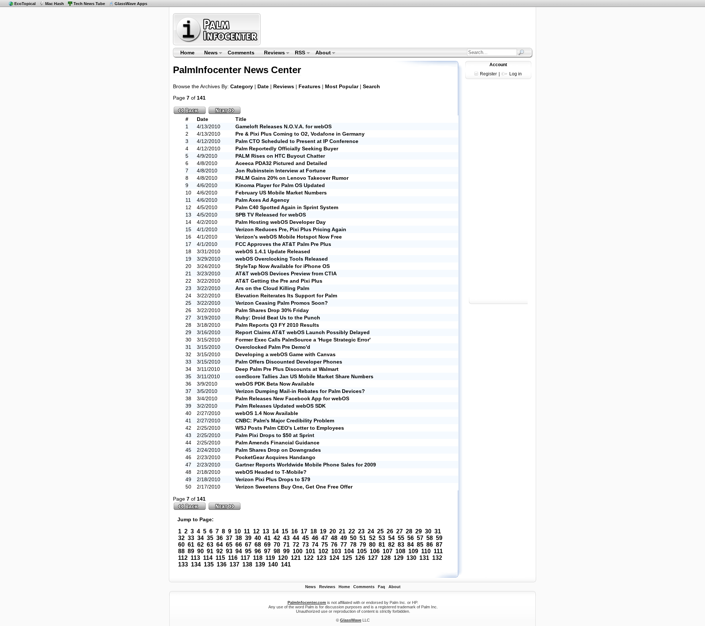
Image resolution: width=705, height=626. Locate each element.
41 (267, 538)
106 (375, 551)
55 (401, 538)
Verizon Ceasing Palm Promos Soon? (281, 303)
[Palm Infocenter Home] (217, 43)
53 (382, 538)
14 (275, 531)
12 (256, 531)
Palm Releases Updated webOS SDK (280, 406)
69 (267, 544)
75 (324, 544)
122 (309, 558)
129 (399, 558)
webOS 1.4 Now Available (266, 413)
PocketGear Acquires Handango (275, 457)
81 (382, 544)
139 (260, 564)
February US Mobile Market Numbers (281, 193)
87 (439, 544)
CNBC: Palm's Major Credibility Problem (284, 420)
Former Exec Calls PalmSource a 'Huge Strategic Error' (302, 340)
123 (321, 558)
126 (360, 558)
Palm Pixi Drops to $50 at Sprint (274, 435)
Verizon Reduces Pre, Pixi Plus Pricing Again (290, 229)
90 (200, 551)
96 (257, 551)
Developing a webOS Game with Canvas (285, 354)
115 (220, 558)
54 (391, 538)
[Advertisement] (397, 29)
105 (362, 551)
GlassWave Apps (131, 3)
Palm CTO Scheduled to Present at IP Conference (296, 141)
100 (298, 551)
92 (219, 551)
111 (438, 551)
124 (334, 558)
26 (390, 531)
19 (323, 531)
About (321, 53)
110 (426, 551)
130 (411, 558)
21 (342, 531)
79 (362, 544)
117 (245, 558)
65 (229, 544)
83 (401, 544)
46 (315, 538)
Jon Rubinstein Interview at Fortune (280, 171)
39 (248, 538)
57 (420, 538)
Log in (515, 74)
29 (418, 531)
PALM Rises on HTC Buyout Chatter (280, 156)
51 (362, 538)
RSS (298, 53)
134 (196, 564)
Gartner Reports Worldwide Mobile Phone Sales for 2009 (305, 465)
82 (391, 544)
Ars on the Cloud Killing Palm (272, 288)
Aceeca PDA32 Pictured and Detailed (281, 163)
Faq (381, 586)
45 (305, 538)
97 (267, 551)
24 (371, 531)
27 (399, 531)
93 (229, 551)
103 (336, 551)
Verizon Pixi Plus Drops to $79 (272, 479)
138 (247, 564)
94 (238, 551)
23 (361, 531)
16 (294, 531)
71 (286, 544)
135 (209, 564)
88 (181, 551)
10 (237, 531)
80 (372, 544)
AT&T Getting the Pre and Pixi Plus (278, 281)
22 (351, 531)
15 (285, 531)
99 (286, 551)
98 (277, 551)
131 (424, 558)
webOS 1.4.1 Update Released (272, 251)
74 (315, 544)
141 (286, 564)
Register (488, 74)
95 (248, 551)
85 (420, 544)
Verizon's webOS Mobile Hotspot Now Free (288, 237)
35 (210, 538)
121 (296, 558)
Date (263, 86)
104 (349, 551)
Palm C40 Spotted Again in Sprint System (286, 207)
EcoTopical (25, 3)
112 (183, 558)
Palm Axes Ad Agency (262, 200)
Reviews (272, 53)
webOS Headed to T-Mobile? (271, 472)
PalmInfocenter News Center (237, 70)
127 (373, 558)
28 (409, 531)
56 (410, 538)
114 (208, 558)
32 (181, 538)
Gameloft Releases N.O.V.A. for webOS (283, 126)
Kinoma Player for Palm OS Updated (280, 185)
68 (257, 544)
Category (241, 86)
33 (191, 538)
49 (343, 538)
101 (310, 551)
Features (310, 86)
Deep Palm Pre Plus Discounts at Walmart (287, 369)
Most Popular (341, 86)
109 (413, 551)
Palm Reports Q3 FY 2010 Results (277, 325)
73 (305, 544)
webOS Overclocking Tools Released (281, 259)
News (208, 53)
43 (286, 538)
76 (334, 544)
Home (187, 53)
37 (229, 538)
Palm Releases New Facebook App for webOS (292, 398)
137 (234, 564)
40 (257, 538)
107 (388, 551)
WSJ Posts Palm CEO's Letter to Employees (289, 428)
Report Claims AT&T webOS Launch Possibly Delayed (302, 332)
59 (439, 538)
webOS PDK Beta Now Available (274, 384)
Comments (241, 53)
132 (437, 558)
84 (410, 544)
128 (386, 558)
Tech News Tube (89, 3)
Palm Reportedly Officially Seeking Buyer (286, 148)
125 (347, 558)
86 (429, 544)
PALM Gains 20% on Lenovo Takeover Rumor (291, 178)
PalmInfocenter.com (307, 602)
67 (248, 544)
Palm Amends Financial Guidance (277, 443)
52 (372, 538)
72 (296, 544)
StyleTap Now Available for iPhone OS (282, 266)
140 (273, 564)
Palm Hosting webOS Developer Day (280, 222)
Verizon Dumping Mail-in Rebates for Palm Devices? (300, 391)
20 (332, 531)
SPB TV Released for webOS (270, 215)
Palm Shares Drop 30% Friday (272, 310)
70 (277, 544)
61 (191, 544)
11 (247, 531)
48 (334, 538)
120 (283, 558)
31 (437, 531)
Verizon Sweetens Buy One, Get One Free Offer (293, 487)
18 (313, 531)
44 (296, 538)
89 (191, 551)
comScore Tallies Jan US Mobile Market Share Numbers (304, 376)
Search (371, 86)
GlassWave (350, 620)
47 (324, 538)
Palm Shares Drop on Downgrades (278, 450)
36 (219, 538)
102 (323, 551)
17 (304, 531)
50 (353, 538)
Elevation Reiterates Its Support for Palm (286, 295)
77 (343, 544)
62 (200, 544)
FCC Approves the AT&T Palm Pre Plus (283, 244)
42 (277, 538)
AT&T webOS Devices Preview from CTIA (286, 273)
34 (200, 538)
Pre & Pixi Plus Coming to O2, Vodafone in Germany (300, 134)
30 (428, 531)
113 (195, 558)
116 (233, 558)
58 (429, 538)
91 (210, 551)
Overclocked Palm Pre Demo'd (272, 347)
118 (258, 558)
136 (222, 564)
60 (181, 544)
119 (270, 558)
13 (266, 531)
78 (353, 544)
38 (238, 538)
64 (219, 544)
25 (380, 531)
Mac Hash (54, 3)
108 (400, 551)
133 (183, 564)
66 (238, 544)
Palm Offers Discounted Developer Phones (288, 362)
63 (210, 544)
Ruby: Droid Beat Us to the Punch (277, 318)
